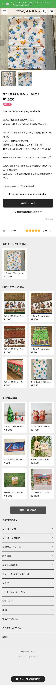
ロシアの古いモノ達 (11, 628)
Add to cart (28, 203)
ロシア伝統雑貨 (10, 565)
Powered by (25, 656)
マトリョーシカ (9, 529)
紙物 (4, 610)
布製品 (5, 583)
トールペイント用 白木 (13, 592)
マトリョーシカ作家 (11, 538)
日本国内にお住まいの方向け (28, 212)
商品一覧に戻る (28, 510)
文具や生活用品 (10, 619)
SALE (5, 637)
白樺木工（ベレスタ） (12, 547)
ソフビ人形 (7, 601)
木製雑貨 (6, 556)
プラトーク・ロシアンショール (15, 574)
